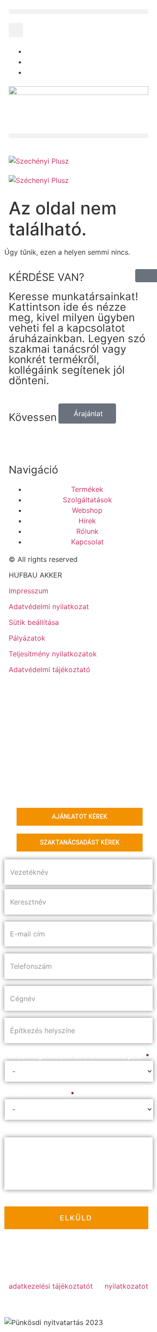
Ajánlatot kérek (79, 816)
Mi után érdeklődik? (39, 1094)
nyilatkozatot (126, 1286)
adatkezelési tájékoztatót (51, 1286)
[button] (78, 11)
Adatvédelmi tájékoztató (49, 669)
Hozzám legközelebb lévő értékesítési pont (76, 1056)
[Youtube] (44, 442)
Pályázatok (27, 638)
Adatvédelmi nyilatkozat (49, 606)
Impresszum (28, 590)
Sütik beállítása (34, 622)
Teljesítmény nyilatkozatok (53, 653)
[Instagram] (67, 442)
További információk (37, 1133)
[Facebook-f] (20, 442)
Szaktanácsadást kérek (79, 842)
